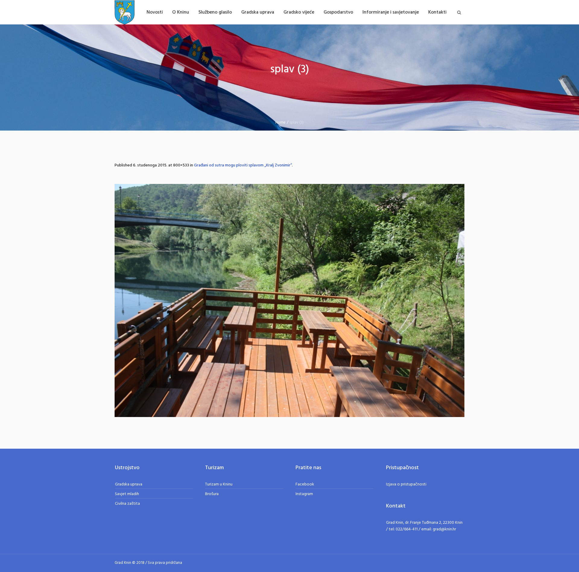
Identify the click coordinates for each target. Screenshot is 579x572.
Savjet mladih (127, 494)
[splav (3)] (289, 300)
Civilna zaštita (127, 503)
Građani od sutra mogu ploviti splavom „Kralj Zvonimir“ (243, 165)
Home (280, 122)
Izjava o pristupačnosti (406, 484)
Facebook (305, 484)
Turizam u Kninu (219, 484)
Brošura (212, 494)
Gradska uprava (128, 484)
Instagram (304, 494)
